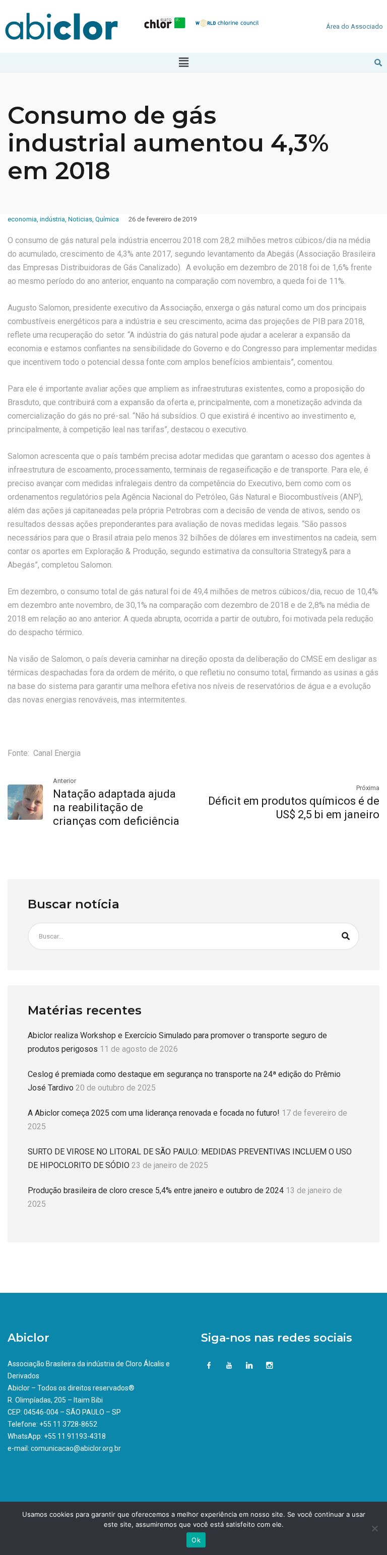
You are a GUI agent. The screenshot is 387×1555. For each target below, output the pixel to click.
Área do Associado (354, 26)
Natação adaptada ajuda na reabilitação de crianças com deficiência (116, 807)
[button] (183, 62)
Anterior (64, 781)
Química (107, 219)
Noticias (80, 219)
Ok (196, 1540)
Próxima (367, 788)
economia (22, 219)
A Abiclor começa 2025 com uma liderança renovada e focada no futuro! (154, 1113)
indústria (52, 219)
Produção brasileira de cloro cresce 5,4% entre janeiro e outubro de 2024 (156, 1190)
